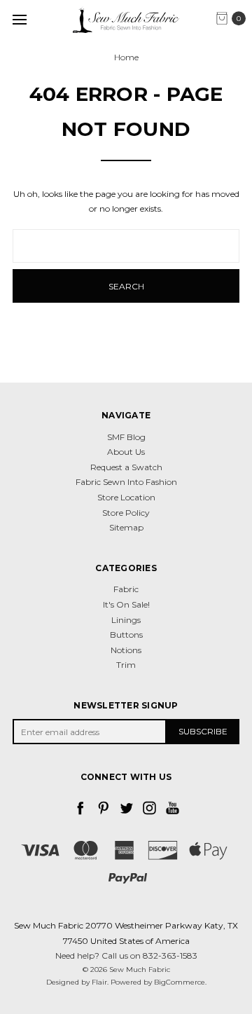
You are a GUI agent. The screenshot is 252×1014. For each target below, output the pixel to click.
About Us (126, 451)
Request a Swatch (126, 467)
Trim (126, 664)
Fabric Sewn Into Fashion (126, 482)
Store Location (126, 497)
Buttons (126, 634)
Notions (126, 650)
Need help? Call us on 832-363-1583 (126, 955)
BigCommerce (179, 982)
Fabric (126, 589)
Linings (126, 620)
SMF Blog (126, 437)
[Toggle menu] (19, 19)
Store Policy (126, 512)
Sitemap (126, 527)
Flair (99, 982)
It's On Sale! (126, 604)
